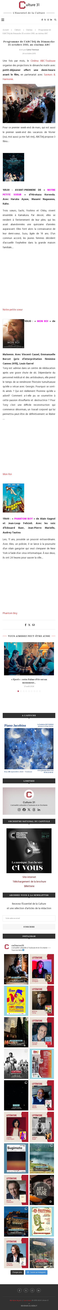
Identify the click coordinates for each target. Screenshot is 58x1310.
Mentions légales (16, 1300)
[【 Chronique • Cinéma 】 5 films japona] (16, 1064)
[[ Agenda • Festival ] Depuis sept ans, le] (42, 1064)
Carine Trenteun (32, 49)
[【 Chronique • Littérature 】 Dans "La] (42, 969)
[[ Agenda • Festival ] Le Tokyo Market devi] (16, 1001)
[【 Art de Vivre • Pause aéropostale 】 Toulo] (42, 1190)
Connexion (27, 1300)
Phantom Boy (10, 613)
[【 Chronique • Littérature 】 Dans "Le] (16, 1253)
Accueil (5, 30)
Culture (18, 30)
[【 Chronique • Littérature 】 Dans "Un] (16, 1127)
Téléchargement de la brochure (29, 882)
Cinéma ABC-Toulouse (43, 61)
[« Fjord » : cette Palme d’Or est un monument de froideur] (29, 658)
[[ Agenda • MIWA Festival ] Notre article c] (16, 969)
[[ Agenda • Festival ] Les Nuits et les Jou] (42, 1221)
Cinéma (29, 30)
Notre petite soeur (13, 310)
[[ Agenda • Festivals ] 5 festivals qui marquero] (16, 1095)
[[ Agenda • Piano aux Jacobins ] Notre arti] (16, 1032)
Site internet (29, 877)
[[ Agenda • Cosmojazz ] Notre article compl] (42, 1158)
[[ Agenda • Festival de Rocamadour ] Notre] (16, 1221)
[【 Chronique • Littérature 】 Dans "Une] (42, 1127)
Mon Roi (7, 474)
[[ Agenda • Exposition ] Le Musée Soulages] (16, 1158)
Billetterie (29, 886)
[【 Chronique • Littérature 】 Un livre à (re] (16, 1190)
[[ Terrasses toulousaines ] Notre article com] (42, 1253)
